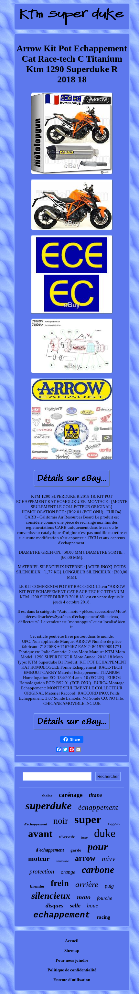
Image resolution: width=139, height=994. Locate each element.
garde (75, 850)
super (88, 819)
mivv (108, 858)
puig (109, 886)
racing (103, 917)
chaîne (47, 796)
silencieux (50, 895)
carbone (98, 869)
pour (98, 847)
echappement (61, 915)
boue (92, 906)
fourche (104, 898)
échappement (98, 807)
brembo (37, 886)
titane (95, 795)
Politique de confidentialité (72, 970)
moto (84, 897)
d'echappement (50, 850)
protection (41, 871)
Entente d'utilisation (71, 979)
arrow (85, 858)
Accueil (72, 940)
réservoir (67, 836)
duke (104, 833)
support (114, 823)
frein (60, 882)
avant (40, 833)
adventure (62, 861)
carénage (70, 794)
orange (68, 872)
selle (75, 905)
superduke (49, 805)
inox (84, 838)
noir (60, 821)
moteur (38, 859)
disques (54, 905)
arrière (86, 884)
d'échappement (35, 824)
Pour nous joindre (72, 960)
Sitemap (71, 950)
